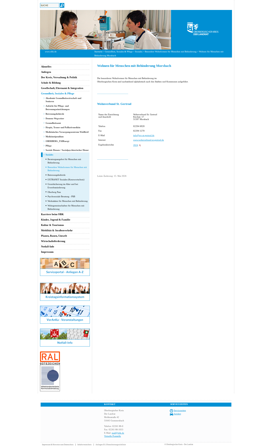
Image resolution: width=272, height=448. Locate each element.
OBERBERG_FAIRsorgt (57, 141)
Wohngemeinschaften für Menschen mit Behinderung (66, 207)
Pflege (49, 145)
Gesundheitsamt (53, 123)
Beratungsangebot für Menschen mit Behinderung (64, 161)
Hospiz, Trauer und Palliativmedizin (63, 127)
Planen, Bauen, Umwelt (54, 235)
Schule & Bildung (51, 82)
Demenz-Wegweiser (55, 118)
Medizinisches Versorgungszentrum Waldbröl (67, 132)
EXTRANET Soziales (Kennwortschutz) (66, 179)
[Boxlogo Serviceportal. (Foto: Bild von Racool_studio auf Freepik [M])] (65, 275)
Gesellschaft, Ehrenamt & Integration (62, 88)
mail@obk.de (118, 433)
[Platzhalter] (65, 282)
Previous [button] (37, 30)
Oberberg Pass (54, 192)
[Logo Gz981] (50, 390)
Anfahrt (177, 414)
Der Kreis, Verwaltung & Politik (59, 77)
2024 (135, 145)
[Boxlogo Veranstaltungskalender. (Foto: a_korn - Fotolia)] (65, 323)
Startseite (98, 51)
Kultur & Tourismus (52, 225)
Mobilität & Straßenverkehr (57, 230)
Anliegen (46, 71)
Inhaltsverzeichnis (84, 445)
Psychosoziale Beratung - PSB (61, 196)
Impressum (47, 251)
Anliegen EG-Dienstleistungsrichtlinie (111, 445)
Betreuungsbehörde (55, 114)
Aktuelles (46, 66)
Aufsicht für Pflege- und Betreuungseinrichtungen (57, 107)
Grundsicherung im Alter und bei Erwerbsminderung (63, 186)
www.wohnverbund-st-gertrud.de (148, 140)
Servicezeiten (180, 410)
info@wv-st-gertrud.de (143, 135)
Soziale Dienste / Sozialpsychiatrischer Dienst (67, 150)
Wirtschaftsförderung (53, 241)
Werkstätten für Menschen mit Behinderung (68, 201)
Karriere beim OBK (52, 214)
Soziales (138, 51)
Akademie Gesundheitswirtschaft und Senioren (63, 100)
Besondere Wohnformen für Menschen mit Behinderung (171, 51)
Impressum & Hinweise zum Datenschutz (57, 445)
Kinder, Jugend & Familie (55, 219)
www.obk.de (51, 51)
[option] (136, 30)
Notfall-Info (47, 246)
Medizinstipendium (55, 136)
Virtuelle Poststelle (112, 436)
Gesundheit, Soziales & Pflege (119, 51)
